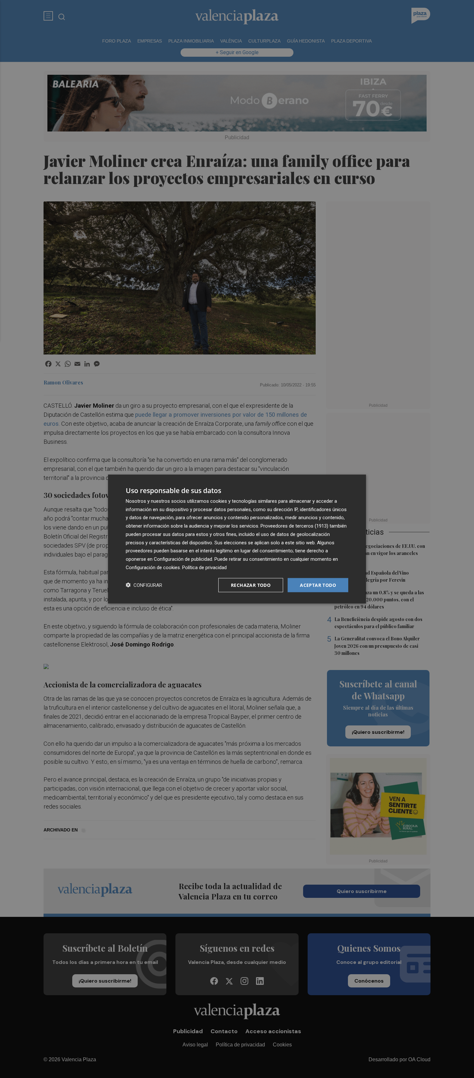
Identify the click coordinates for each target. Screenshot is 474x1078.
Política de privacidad (204, 567)
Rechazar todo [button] (251, 585)
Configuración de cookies (153, 567)
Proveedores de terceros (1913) (294, 526)
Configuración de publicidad (183, 559)
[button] (144, 585)
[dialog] (237, 539)
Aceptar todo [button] (318, 585)
